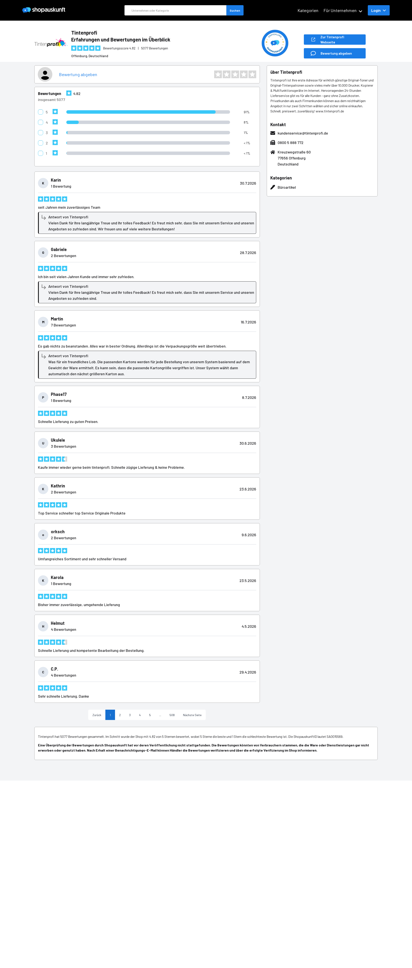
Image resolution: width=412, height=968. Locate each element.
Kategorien (308, 10)
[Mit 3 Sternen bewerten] (235, 74)
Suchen (235, 10)
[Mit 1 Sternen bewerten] (218, 74)
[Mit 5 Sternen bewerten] (252, 74)
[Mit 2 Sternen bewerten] (226, 74)
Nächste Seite (192, 715)
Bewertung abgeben (78, 74)
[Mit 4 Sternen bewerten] (244, 74)
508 (172, 715)
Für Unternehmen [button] (340, 10)
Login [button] (376, 10)
